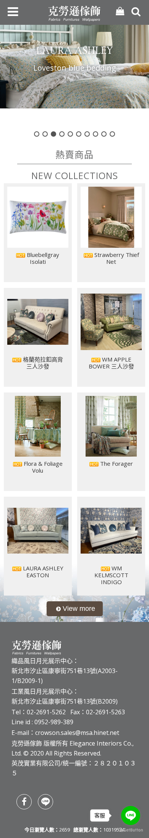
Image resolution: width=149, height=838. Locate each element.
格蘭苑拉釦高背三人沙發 (42, 363)
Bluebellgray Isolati (42, 258)
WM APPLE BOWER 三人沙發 (111, 363)
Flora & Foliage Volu (42, 467)
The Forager (116, 463)
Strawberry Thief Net (116, 258)
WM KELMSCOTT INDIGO (111, 575)
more (75, 608)
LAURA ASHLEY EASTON (42, 571)
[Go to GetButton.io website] (130, 830)
